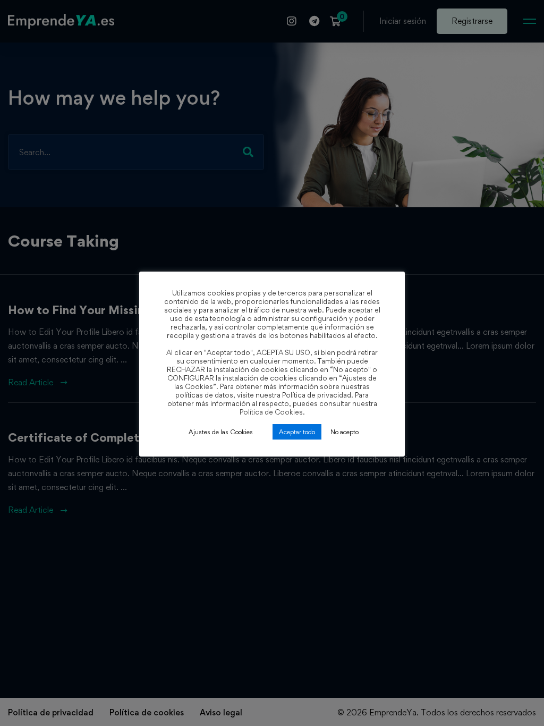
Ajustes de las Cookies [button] (221, 432)
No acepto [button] (344, 432)
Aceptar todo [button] (297, 432)
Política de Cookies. (272, 412)
